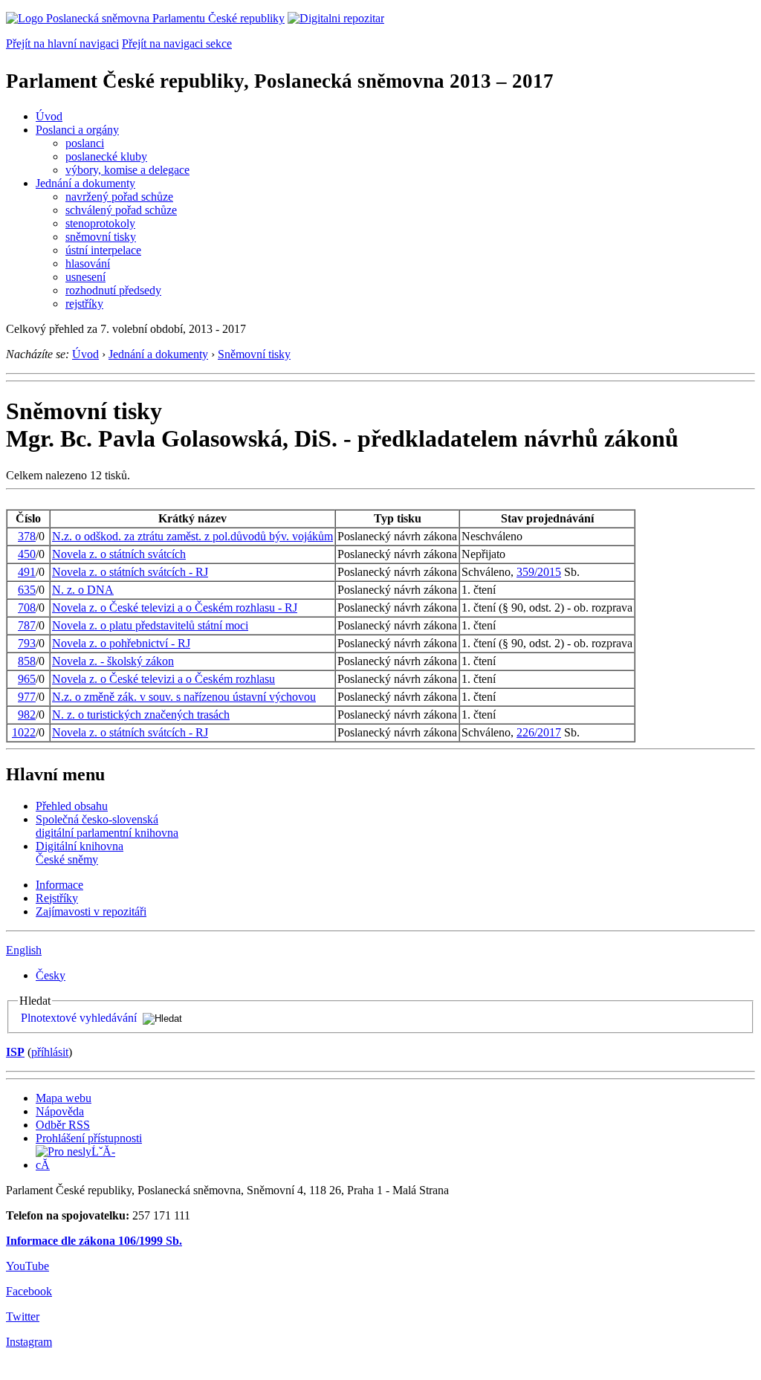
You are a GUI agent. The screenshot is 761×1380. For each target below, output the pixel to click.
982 (27, 714)
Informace (59, 884)
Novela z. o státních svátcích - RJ (130, 572)
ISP (15, 1052)
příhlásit (49, 1052)
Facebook (29, 1291)
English (24, 950)
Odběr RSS (63, 1124)
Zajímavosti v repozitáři (91, 911)
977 (27, 696)
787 (27, 625)
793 (27, 643)
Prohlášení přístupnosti (89, 1138)
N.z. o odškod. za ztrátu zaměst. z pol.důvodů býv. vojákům (192, 536)
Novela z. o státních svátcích (119, 554)
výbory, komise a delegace (127, 169)
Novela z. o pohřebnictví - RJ (121, 643)
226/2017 (538, 732)
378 (27, 536)
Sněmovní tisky (254, 354)
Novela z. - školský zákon (113, 661)
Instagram (29, 1341)
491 (27, 572)
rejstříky (84, 303)
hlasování (87, 263)
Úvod (49, 116)
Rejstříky (57, 898)
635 (27, 589)
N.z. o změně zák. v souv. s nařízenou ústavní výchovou (184, 696)
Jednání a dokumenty (85, 183)
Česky (50, 975)
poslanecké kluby (106, 156)
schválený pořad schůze (121, 210)
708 (27, 607)
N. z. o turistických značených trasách (141, 714)
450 (27, 554)
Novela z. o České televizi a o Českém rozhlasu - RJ (174, 607)
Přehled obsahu (72, 806)
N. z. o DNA (83, 589)
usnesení (85, 277)
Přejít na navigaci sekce (177, 43)
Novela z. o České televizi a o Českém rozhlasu (163, 679)
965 (27, 679)
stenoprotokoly (100, 223)
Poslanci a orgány (77, 129)
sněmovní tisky (100, 236)
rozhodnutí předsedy (113, 290)
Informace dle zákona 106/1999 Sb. (94, 1240)
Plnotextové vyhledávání (79, 1017)
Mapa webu (63, 1098)
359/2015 (538, 572)
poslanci (84, 143)
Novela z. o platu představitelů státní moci (150, 625)
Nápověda (60, 1111)
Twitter (22, 1316)
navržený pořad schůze (119, 196)
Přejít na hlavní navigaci (62, 43)
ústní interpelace (103, 250)
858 (27, 661)
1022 (24, 732)
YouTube (27, 1266)
